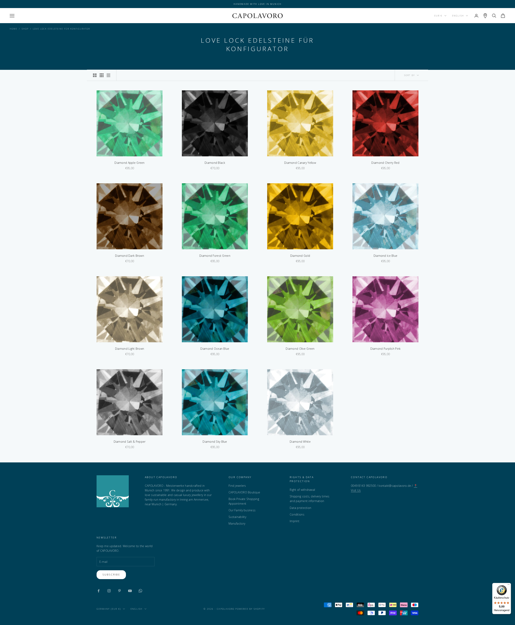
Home (13, 28)
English (458, 15)
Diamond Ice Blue (385, 256)
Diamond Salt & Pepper (130, 441)
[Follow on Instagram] (109, 591)
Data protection (300, 508)
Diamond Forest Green (214, 256)
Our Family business (242, 510)
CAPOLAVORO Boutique (244, 492)
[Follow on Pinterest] (119, 591)
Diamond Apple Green (129, 163)
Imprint (294, 521)
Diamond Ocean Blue (214, 349)
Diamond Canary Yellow (300, 163)
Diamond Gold (300, 256)
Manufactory (237, 523)
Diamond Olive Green (300, 349)
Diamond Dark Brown (129, 256)
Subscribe (111, 574)
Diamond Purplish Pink (385, 349)
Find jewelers (237, 486)
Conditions (297, 514)
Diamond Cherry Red (385, 163)
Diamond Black (215, 163)
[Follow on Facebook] (99, 591)
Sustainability (237, 517)
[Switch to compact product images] (108, 75)
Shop (25, 28)
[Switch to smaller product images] (101, 75)
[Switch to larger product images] (95, 75)
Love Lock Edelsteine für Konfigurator (61, 28)
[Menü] (508, 585)
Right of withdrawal (302, 490)
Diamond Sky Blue (215, 441)
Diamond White (300, 441)
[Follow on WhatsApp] (140, 591)
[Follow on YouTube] (130, 591)
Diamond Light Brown (129, 349)
